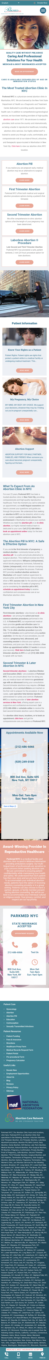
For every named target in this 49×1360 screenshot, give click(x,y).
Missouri (34, 1338)
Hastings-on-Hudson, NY (24, 1280)
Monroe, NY (32, 1238)
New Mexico (37, 1340)
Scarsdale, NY (10, 1200)
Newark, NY (32, 1228)
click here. (5, 1135)
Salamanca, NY (22, 1202)
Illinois (17, 1335)
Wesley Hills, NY (36, 1175)
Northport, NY (40, 1222)
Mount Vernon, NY (8, 1235)
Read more (24, 370)
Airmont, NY (5, 1330)
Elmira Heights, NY (8, 1298)
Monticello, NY (35, 1235)
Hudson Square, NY (9, 1273)
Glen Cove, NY (6, 1288)
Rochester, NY (6, 1207)
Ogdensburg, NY (7, 1222)
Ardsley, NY (19, 1325)
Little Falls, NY (18, 1255)
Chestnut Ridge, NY (34, 1310)
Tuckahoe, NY (28, 1187)
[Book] (30, 1354)
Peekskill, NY (35, 1215)
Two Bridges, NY (15, 1187)
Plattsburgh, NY (31, 1212)
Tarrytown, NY (6, 1192)
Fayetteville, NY (36, 1293)
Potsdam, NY (6, 1210)
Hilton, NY (28, 1275)
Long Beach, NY (28, 1253)
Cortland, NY (10, 1308)
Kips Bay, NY (31, 1263)
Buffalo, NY (32, 1315)
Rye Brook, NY (34, 1202)
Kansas (23, 1335)
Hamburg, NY (17, 1283)
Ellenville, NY (30, 1298)
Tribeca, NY (5, 1190)
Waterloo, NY (19, 1180)
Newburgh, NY (21, 1228)
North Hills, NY (41, 1225)
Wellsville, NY (6, 1177)
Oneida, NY (16, 1220)
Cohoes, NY (40, 1308)
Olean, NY (26, 1220)
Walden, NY (34, 1182)
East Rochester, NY (28, 1300)
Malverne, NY (21, 1250)
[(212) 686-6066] (24, 740)
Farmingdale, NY (7, 1295)
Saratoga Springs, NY (37, 1200)
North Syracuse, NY (27, 1225)
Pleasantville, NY (17, 1212)
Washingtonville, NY (32, 1180)
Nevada (4, 1340)
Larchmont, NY (40, 1258)
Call (6, 1358)
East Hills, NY (42, 1300)
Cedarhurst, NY (28, 1313)
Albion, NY (32, 1328)
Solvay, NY (34, 1195)
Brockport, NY (10, 1318)
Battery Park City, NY (30, 1320)
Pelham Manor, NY (12, 1215)
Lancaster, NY (6, 1260)
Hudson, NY (36, 1273)
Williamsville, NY (22, 1172)
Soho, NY (42, 1195)
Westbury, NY (6, 1175)
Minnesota (26, 1338)
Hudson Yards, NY (35, 1270)
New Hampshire (14, 1340)
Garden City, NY (41, 1288)
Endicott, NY (30, 1295)
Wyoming (43, 1345)
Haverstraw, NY (7, 1280)
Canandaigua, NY (20, 1315)
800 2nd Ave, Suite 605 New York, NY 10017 (24, 778)
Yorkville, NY (19, 1170)
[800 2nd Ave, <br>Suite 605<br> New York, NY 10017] (14, 962)
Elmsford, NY (41, 1295)
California (25, 1333)
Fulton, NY (5, 1290)
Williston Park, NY (8, 1172)
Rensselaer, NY (19, 1207)
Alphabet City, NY (11, 1328)
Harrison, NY (39, 1280)
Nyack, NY (19, 1222)
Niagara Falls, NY (8, 1228)
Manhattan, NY (31, 1248)
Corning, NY (20, 1308)
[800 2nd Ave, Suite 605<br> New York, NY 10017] (24, 770)
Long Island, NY (26, 1165)
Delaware (4, 1335)
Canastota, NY (6, 1315)
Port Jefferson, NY (32, 1210)
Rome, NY (19, 1205)
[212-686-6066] (15, 945)
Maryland (36, 1335)
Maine (29, 1335)
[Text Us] (35, 945)
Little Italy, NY (6, 1255)
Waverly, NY (27, 1177)
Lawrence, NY (28, 1258)
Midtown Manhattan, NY (14, 1240)
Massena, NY (15, 1245)
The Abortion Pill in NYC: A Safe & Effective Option (23, 543)
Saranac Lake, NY (8, 1202)
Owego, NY (18, 1217)
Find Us (42, 1358)
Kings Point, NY (11, 1265)
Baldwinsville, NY (31, 1323)
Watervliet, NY (38, 1177)
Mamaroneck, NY (8, 1250)
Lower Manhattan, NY (13, 1253)
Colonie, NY (30, 1308)
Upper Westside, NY (27, 1185)
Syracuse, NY (18, 1192)
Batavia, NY (5, 1323)
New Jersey (26, 1340)
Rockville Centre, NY (32, 1205)
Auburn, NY (9, 1325)
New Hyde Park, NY (9, 1233)
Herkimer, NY (6, 1278)
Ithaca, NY (36, 1268)
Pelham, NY (24, 1215)
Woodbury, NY (40, 1170)
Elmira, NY (20, 1298)
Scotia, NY (31, 1197)
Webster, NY (17, 1177)
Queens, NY (9, 1167)
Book (30, 1358)
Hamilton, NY (6, 1283)
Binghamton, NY (38, 1318)
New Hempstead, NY (26, 1233)
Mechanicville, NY (21, 1243)
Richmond (15, 1330)
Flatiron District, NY (21, 1293)
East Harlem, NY (7, 1303)
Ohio (7, 1343)
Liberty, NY (43, 1255)
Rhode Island (33, 1343)
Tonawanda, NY (17, 1190)
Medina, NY (9, 1243)
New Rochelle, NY (25, 1230)
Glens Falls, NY (38, 1285)
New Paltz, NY (39, 1230)
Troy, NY (38, 1187)
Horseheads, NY (7, 1275)
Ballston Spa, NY (17, 1323)
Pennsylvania (22, 1343)
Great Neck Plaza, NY (32, 1283)
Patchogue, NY (7, 1217)
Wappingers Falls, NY (20, 1182)
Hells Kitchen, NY (32, 1278)
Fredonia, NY (26, 1290)
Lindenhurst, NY (31, 1255)
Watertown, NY (7, 1180)
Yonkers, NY (29, 1170)
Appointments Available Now (24, 732)
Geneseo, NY (29, 1288)
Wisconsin (34, 1345)
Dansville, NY (24, 1305)
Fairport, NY (19, 1295)
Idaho (11, 1335)
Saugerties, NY (22, 1200)
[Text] (18, 1354)
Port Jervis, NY (18, 1210)
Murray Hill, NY (41, 1233)
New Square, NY (11, 1230)
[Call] (6, 1354)
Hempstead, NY (18, 1278)
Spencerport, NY (22, 1195)
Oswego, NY (29, 1217)
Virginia (4, 1345)
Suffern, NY (29, 1192)
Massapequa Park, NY (30, 1245)
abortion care (8, 119)
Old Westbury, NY (38, 1220)
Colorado (33, 1333)
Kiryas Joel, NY (19, 1263)
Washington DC (24, 1345)
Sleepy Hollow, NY (8, 1197)
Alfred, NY (23, 1328)
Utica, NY (14, 1185)
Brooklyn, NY (14, 1165)
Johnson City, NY (11, 1268)
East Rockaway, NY (12, 1300)
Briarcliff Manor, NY (24, 1318)
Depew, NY (13, 1305)
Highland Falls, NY (40, 1275)
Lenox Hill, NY (6, 1258)
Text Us (35, 952)
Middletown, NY (30, 1240)
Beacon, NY (5, 1320)
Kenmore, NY (22, 1265)
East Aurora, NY (21, 1303)
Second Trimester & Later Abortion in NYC (19, 664)
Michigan (17, 1338)
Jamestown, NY (25, 1268)
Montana (41, 1338)
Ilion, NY (23, 1270)
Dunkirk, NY (32, 1303)
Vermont (42, 1343)
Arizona (17, 1333)
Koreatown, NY (7, 1263)
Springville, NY (40, 1192)
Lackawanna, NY (32, 1260)
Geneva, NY (18, 1288)
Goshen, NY (14, 1285)
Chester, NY (5, 1313)
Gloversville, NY (26, 1285)
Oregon (13, 1343)
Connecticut (42, 1333)
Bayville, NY (16, 1320)
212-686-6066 (15, 952)
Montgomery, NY (7, 1238)
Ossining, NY (39, 1217)
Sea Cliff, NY (21, 1197)
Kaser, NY (32, 1265)
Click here (16, 146)
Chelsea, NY (16, 1313)
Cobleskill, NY (6, 1310)
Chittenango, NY (19, 1310)
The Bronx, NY (35, 1167)
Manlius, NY (19, 1248)
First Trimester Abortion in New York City (23, 606)
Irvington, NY (14, 1270)
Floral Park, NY (7, 1293)
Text (18, 1358)
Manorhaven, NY (7, 1248)
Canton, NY (39, 1313)
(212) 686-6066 (24, 746)
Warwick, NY (6, 1182)
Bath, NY (42, 1320)
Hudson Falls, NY (24, 1273)
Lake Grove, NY (19, 1260)
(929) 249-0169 (24, 761)
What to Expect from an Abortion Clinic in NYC (19, 488)
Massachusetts (7, 1338)
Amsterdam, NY (30, 1325)
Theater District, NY (32, 1190)
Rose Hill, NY (9, 1205)
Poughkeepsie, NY (33, 1207)
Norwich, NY (29, 1222)
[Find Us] (42, 1354)
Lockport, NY (41, 1253)
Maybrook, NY (34, 1243)
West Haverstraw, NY (21, 1175)
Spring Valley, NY (8, 1195)
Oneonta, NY (6, 1220)
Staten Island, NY (21, 1167)
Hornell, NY (19, 1275)
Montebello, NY (21, 1238)
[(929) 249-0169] (24, 755)
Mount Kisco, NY (22, 1235)
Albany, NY (41, 1328)
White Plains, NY (35, 1172)
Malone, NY (31, 1250)
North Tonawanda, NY (9, 1225)
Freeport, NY (15, 1290)
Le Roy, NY (17, 1258)
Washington (12, 1345)
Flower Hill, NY (37, 1290)
